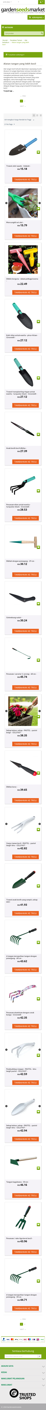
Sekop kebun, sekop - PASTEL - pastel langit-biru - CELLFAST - (21, 1126)
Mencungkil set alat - (15, 222)
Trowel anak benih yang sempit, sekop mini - (22, 901)
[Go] (39, 1356)
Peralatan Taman (16, 40)
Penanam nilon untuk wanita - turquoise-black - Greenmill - (18, 505)
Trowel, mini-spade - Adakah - (18, 166)
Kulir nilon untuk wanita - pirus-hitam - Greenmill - (22, 336)
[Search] (42, 33)
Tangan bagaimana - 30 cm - (17, 1182)
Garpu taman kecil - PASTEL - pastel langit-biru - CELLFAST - (21, 844)
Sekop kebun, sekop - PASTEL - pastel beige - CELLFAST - (21, 731)
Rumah (5, 40)
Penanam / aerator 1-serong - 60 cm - (21, 674)
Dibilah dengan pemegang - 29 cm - (20, 561)
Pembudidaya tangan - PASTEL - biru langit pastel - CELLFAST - (21, 1070)
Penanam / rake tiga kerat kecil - (19, 1238)
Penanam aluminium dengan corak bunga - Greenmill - (20, 1013)
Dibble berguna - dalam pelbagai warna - (22, 280)
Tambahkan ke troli (25, 179)
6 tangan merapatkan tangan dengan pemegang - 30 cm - (21, 1296)
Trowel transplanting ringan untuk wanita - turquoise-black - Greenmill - (21, 393)
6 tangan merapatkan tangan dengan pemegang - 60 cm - (21, 957)
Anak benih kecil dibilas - (16, 448)
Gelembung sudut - (14, 617)
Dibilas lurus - (11, 787)
